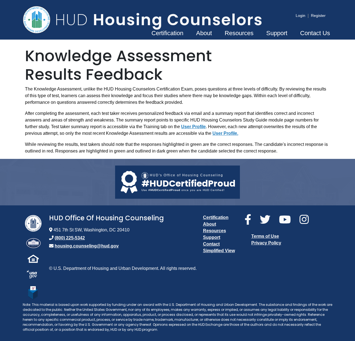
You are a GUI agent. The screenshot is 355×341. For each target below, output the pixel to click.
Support (276, 33)
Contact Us (315, 33)
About (204, 33)
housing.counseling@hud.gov (87, 246)
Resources (239, 33)
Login (300, 15)
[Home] (39, 19)
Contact (211, 244)
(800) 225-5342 (70, 238)
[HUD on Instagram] (306, 219)
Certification (167, 33)
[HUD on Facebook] (250, 219)
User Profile (193, 126)
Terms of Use (265, 236)
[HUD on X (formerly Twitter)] (267, 219)
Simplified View (219, 250)
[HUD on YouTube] (287, 219)
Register (318, 15)
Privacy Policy (266, 243)
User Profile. (225, 133)
